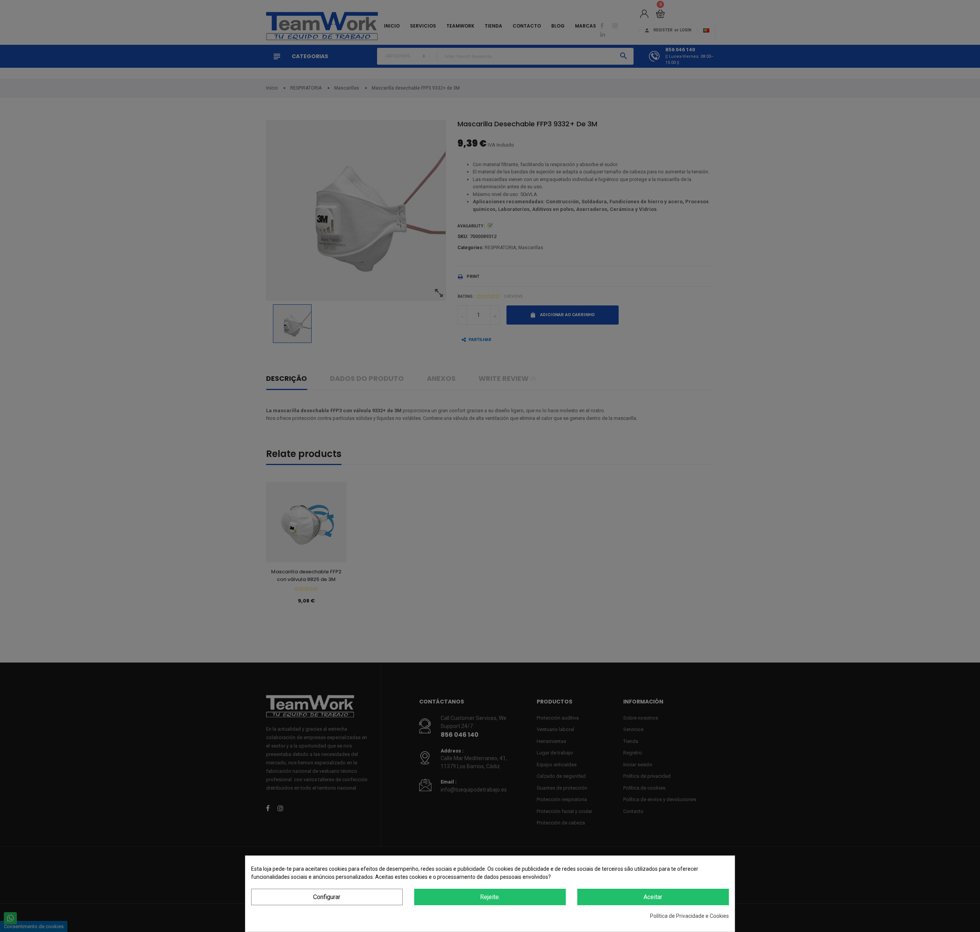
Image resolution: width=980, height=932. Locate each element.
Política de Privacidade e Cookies (689, 916)
